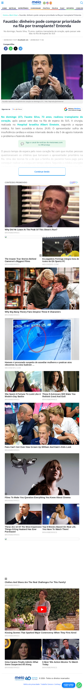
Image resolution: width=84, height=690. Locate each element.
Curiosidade (36, 8)
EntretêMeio (23, 8)
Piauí (62, 8)
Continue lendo (42, 171)
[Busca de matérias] (81, 3)
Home (4, 8)
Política (46, 8)
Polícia (55, 8)
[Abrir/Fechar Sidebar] (2, 2)
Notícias (12, 8)
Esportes (70, 8)
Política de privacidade (32, 684)
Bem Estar (14, 15)
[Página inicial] (36, 3)
